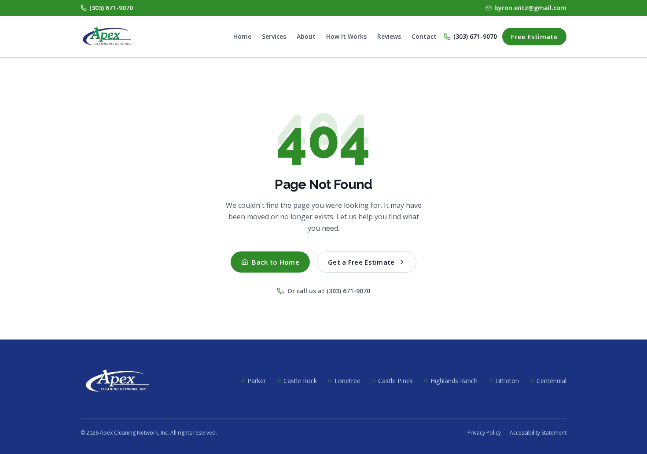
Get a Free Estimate (361, 262)
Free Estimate (534, 36)
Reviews (389, 36)
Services (274, 36)
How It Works (346, 36)
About (306, 36)
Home (242, 36)
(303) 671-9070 (111, 8)
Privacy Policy (484, 432)
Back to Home (275, 262)
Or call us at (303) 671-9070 (328, 291)
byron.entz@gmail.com (530, 8)
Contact (424, 36)
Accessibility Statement (538, 432)
